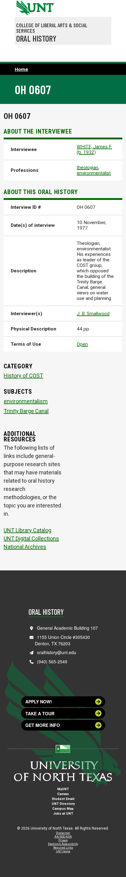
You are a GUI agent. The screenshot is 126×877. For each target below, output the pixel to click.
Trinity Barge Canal (26, 411)
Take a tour (39, 713)
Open (82, 344)
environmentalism (26, 401)
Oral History (36, 38)
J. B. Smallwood (93, 313)
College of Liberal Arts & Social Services (51, 28)
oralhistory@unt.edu (56, 652)
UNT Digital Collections (31, 538)
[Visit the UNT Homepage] (45, 5)
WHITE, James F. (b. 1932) (94, 149)
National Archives (25, 547)
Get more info (42, 725)
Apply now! (38, 701)
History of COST (23, 375)
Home (21, 69)
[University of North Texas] (22, 7)
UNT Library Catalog (27, 530)
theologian (87, 167)
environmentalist (94, 173)
